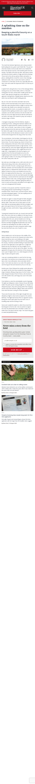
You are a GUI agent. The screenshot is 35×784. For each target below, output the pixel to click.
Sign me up (17, 350)
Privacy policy (6, 355)
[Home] (17, 7)
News (3, 382)
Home (3, 21)
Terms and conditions (22, 353)
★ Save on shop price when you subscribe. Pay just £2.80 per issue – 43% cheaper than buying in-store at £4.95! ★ (17, 2)
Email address (17, 341)
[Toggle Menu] (3, 8)
